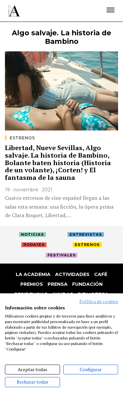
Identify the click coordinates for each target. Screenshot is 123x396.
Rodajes (34, 244)
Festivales (62, 255)
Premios (31, 284)
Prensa (58, 284)
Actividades (72, 274)
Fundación (87, 284)
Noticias (32, 234)
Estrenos (22, 137)
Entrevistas (86, 234)
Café (100, 274)
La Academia (33, 274)
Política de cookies (98, 301)
